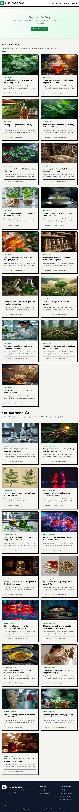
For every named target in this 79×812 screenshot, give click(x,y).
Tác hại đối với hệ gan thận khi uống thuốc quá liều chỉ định (57, 538)
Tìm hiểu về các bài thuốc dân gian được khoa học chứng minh (20, 303)
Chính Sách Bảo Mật (65, 793)
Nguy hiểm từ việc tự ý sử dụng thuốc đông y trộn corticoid (18, 450)
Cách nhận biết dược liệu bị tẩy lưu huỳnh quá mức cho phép (17, 671)
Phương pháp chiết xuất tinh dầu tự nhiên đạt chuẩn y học (18, 126)
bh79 (4, 805)
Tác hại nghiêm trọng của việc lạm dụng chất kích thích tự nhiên (58, 450)
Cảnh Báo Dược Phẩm (71, 3)
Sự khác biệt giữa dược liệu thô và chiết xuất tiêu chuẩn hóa (19, 214)
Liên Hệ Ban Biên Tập (66, 799)
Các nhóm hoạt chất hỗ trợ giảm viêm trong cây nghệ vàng (18, 258)
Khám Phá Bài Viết (39, 29)
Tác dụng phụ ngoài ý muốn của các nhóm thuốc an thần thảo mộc (57, 627)
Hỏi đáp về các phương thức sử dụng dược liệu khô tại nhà (18, 391)
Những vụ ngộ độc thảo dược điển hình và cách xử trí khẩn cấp (19, 760)
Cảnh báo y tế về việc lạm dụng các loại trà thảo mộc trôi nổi (58, 716)
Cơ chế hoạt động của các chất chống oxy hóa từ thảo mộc (58, 81)
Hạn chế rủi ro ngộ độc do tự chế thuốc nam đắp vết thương (19, 716)
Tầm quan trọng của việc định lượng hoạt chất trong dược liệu (18, 347)
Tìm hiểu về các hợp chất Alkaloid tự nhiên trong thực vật (18, 81)
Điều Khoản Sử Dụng (66, 796)
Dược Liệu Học (56, 3)
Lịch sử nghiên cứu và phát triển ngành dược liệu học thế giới (58, 170)
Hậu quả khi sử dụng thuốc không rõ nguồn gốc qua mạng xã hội (57, 494)
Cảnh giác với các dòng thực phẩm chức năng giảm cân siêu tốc (20, 538)
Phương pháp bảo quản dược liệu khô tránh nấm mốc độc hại (57, 258)
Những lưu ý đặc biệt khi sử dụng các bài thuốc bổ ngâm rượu (20, 583)
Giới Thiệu (63, 790)
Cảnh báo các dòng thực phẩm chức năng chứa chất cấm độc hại (18, 627)
